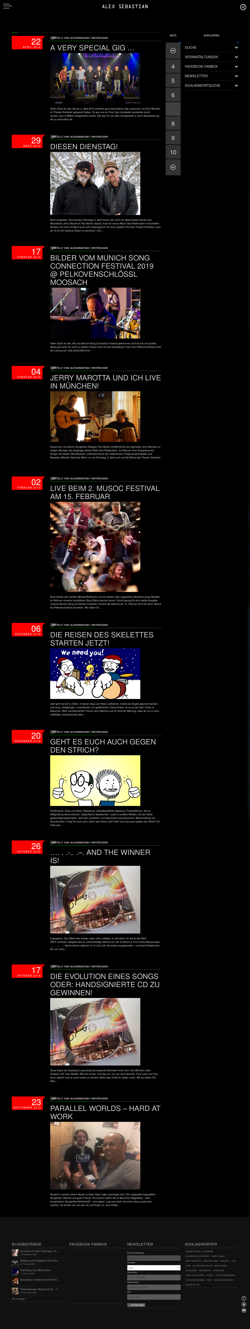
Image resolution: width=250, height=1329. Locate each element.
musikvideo (191, 1270)
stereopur (218, 1270)
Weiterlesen (99, 37)
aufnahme (208, 1251)
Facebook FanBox (201, 66)
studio (209, 1275)
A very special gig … (92, 47)
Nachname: (133, 1282)
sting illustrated (195, 1275)
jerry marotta (193, 1260)
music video (221, 1265)
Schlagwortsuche (202, 85)
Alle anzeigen (18, 1298)
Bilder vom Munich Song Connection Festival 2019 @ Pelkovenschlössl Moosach (102, 269)
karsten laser (210, 1260)
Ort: (129, 1291)
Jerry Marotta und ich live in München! (105, 381)
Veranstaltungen (201, 56)
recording (205, 1270)
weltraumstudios (223, 1279)
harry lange (218, 1256)
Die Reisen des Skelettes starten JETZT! (102, 638)
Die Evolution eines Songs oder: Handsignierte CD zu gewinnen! (105, 984)
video (209, 1279)
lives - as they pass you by (199, 1265)
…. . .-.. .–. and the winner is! (100, 856)
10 (173, 151)
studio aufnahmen (225, 1275)
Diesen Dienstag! (84, 146)
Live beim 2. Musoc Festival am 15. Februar (105, 492)
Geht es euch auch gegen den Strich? (103, 745)
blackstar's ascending (197, 1256)
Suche (190, 47)
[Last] (173, 167)
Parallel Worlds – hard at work (105, 1112)
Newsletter (196, 75)
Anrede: (131, 1262)
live (233, 1260)
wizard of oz (192, 1284)
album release (193, 1251)
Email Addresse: (136, 1252)
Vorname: (132, 1272)
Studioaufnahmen (195, 1279)
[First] (173, 51)
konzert (224, 1260)
